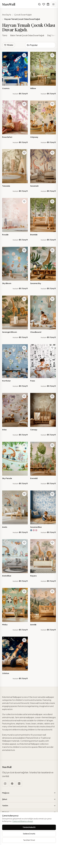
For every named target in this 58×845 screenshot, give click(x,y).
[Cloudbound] (43, 312)
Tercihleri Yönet (29, 840)
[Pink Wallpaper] (34, 530)
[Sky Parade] (15, 459)
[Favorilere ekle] (24, 55)
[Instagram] (5, 784)
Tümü (4, 35)
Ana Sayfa (6, 14)
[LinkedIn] (19, 784)
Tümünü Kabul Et (29, 827)
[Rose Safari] (15, 117)
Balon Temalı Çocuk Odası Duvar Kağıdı (27, 35)
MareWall (8, 4)
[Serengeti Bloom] (15, 312)
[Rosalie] (15, 215)
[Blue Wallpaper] (31, 530)
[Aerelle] (43, 605)
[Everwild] (43, 459)
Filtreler (10, 45)
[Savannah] (43, 166)
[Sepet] (48, 4)
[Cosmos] (15, 69)
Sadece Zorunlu (29, 834)
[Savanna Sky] (43, 264)
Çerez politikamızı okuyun (22, 821)
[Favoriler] (43, 4)
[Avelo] (15, 507)
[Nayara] (43, 556)
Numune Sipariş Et (16, 84)
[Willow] (43, 69)
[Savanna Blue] (43, 507)
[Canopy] (43, 410)
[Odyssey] (43, 117)
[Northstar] (15, 361)
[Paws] (43, 361)
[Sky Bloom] (15, 264)
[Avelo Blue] (15, 556)
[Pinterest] (12, 784)
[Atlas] (15, 410)
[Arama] (39, 4)
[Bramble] (43, 215)
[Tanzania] (15, 166)
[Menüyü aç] (53, 4)
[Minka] (15, 605)
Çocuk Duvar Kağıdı (23, 14)
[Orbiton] (15, 653)
